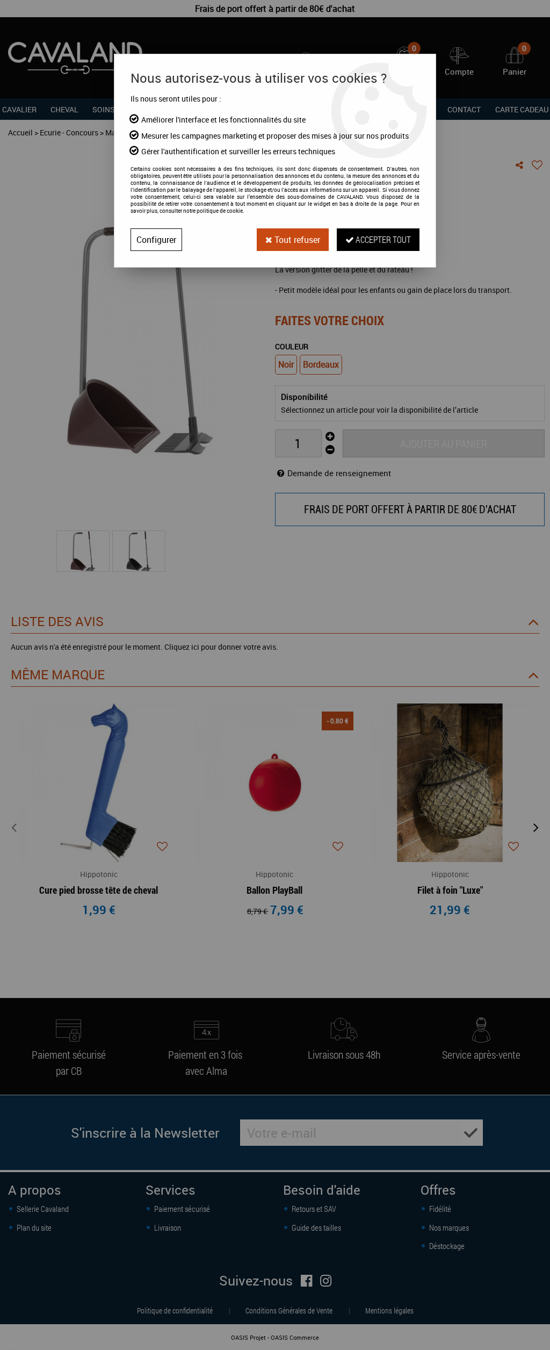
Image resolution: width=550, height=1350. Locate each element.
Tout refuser (296, 240)
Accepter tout (382, 239)
